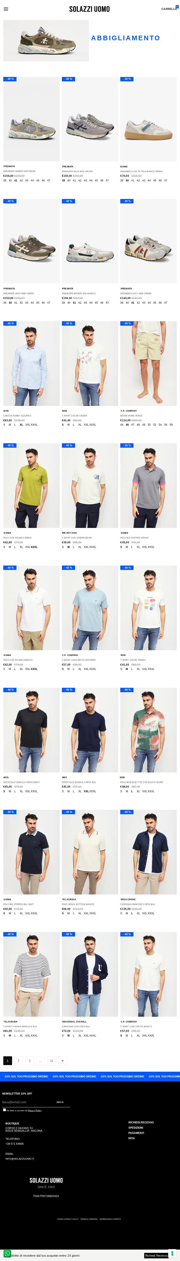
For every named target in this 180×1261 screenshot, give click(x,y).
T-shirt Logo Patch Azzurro (79, 660)
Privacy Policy (34, 1110)
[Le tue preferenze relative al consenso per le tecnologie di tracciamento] (172, 1253)
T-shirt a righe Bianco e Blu (20, 1027)
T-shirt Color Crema (74, 416)
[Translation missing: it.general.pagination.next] (62, 1060)
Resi (131, 1138)
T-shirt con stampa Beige (77, 538)
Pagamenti (136, 1133)
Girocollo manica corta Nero (21, 782)
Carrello (169, 9)
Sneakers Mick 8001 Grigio (77, 171)
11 (51, 1060)
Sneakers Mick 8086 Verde (18, 293)
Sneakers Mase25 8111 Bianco (79, 293)
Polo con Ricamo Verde (17, 538)
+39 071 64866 (14, 1143)
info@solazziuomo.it (19, 1158)
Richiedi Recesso (156, 1255)
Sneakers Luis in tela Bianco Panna (141, 171)
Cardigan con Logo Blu (76, 1027)
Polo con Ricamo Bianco (17, 660)
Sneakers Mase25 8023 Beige (19, 171)
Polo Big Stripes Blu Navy (18, 904)
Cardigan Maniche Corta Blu (137, 904)
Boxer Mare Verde (131, 416)
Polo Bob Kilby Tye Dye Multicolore (141, 782)
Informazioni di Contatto (110, 1219)
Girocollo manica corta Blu (79, 782)
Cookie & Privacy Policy (67, 1219)
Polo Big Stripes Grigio (134, 538)
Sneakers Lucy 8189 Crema (135, 293)
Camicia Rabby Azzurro (17, 416)
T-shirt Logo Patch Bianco (136, 1027)
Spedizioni (135, 1127)
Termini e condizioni (88, 1219)
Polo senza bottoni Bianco (78, 904)
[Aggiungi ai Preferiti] (28, 121)
